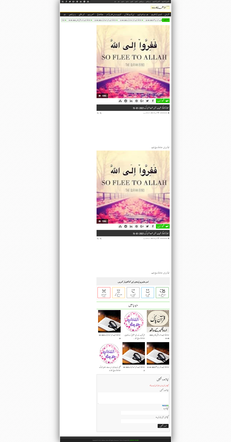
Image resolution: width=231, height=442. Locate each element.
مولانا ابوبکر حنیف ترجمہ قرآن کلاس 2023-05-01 (98, 20)
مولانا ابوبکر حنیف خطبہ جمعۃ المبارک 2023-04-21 (149, 20)
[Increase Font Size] (101, 113)
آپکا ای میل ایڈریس (162, 417)
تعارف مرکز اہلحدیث (156, 14)
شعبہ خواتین (82, 14)
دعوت (127, 1)
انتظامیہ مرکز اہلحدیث (165, 1)
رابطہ (119, 1)
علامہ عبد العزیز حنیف (142, 14)
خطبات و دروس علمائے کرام (113, 14)
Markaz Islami (134, 440)
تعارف (136, 1)
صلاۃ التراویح (100, 14)
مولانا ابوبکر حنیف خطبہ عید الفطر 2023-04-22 (158, 367)
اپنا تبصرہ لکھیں (164, 390)
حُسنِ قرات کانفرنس (129, 14)
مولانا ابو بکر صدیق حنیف (156, 147)
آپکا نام (166, 408)
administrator (163, 112)
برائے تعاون (148, 1)
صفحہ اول (167, 14)
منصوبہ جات (91, 14)
